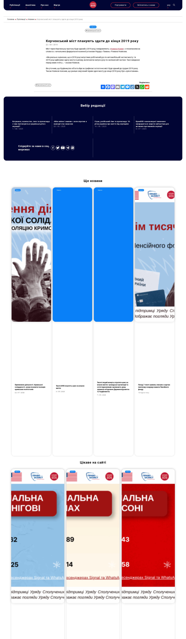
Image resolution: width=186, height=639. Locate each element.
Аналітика (30, 5)
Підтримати (120, 5)
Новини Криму (117, 49)
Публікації (15, 5)
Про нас (44, 5)
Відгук (57, 5)
